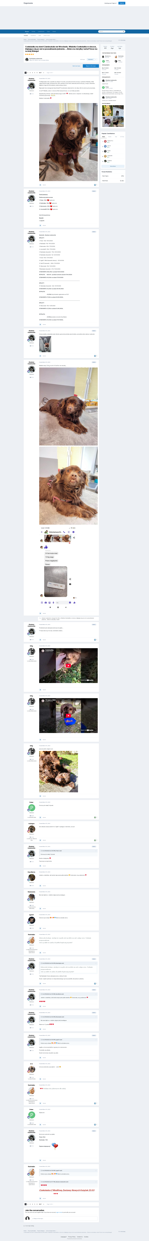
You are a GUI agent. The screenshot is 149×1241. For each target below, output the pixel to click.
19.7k (32, 93)
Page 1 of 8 (49, 72)
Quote (44, 185)
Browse (27, 31)
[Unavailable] (68, 142)
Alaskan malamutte (36, 58)
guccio (109, 145)
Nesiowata (31, 892)
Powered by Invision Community (74, 1238)
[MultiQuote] (40, 185)
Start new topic (76, 66)
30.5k (32, 928)
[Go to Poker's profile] (31, 807)
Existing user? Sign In (110, 3)
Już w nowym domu (44, 60)
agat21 (31, 915)
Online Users (47, 35)
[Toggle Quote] (41, 850)
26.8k (32, 905)
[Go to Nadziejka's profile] (31, 940)
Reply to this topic (91, 66)
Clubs (48, 31)
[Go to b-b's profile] (31, 1069)
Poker (31, 802)
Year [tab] (116, 136)
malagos (31, 823)
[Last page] (44, 73)
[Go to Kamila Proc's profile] (105, 141)
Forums (26, 35)
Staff (40, 35)
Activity (33, 31)
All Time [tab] (122, 136)
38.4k (32, 659)
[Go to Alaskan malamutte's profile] (27, 59)
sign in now (59, 1212)
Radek (109, 150)
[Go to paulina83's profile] (105, 156)
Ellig (31, 646)
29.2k (32, 885)
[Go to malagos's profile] (31, 829)
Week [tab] (103, 136)
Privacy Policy (72, 1236)
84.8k (32, 815)
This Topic (117, 31)
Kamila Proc (110, 140)
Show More (113, 166)
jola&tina (109, 160)
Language (63, 1236)
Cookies (86, 1236)
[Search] (123, 31)
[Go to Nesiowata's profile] (31, 897)
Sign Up (122, 3)
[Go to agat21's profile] (31, 920)
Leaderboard (41, 31)
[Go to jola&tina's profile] (105, 161)
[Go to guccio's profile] (105, 146)
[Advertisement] (74, 18)
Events (54, 31)
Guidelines (33, 35)
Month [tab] (109, 136)
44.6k (32, 837)
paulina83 (109, 155)
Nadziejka (31, 934)
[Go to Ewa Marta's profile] (31, 877)
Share (83, 59)
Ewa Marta (31, 872)
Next (40, 72)
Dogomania (28, 3)
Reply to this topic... (39, 1218)
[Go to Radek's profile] (105, 151)
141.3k (32, 948)
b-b (31, 1064)
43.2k (32, 1077)
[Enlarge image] (54, 1146)
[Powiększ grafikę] (48, 200)
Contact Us (80, 1236)
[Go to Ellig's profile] (31, 651)
